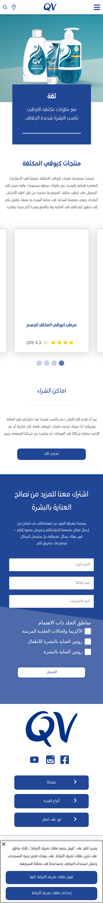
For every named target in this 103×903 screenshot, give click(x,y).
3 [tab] (48, 363)
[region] (51, 871)
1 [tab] (63, 363)
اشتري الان (51, 454)
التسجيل (51, 672)
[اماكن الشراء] (14, 7)
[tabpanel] (51, 291)
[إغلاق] (4, 844)
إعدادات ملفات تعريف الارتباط (51, 893)
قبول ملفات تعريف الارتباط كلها (51, 877)
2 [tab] (55, 363)
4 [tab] (40, 363)
